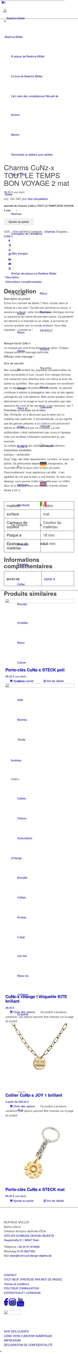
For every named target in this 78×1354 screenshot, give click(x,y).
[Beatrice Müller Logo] (22, 18)
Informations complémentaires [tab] (23, 282)
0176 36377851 (26, 1251)
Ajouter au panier (19, 221)
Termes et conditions (16, 1284)
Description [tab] (12, 277)
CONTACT (10, 1275)
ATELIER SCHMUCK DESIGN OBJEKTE (29, 1236)
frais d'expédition (38, 199)
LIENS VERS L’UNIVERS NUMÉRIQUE (28, 1336)
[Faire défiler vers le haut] (1, 1351)
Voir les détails (55, 681)
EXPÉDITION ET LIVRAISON (22, 1293)
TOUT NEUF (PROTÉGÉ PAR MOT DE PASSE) (33, 1279)
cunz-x (49, 578)
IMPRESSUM (12, 1340)
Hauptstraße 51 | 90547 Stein (21, 1240)
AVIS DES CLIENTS (16, 1331)
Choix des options (23, 1012)
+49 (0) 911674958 (28, 1247)
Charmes (50, 231)
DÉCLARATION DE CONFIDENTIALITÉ (28, 1345)
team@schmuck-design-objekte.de (30, 1255)
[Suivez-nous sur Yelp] (9, 268)
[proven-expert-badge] (12, 1313)
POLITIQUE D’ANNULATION (21, 1288)
